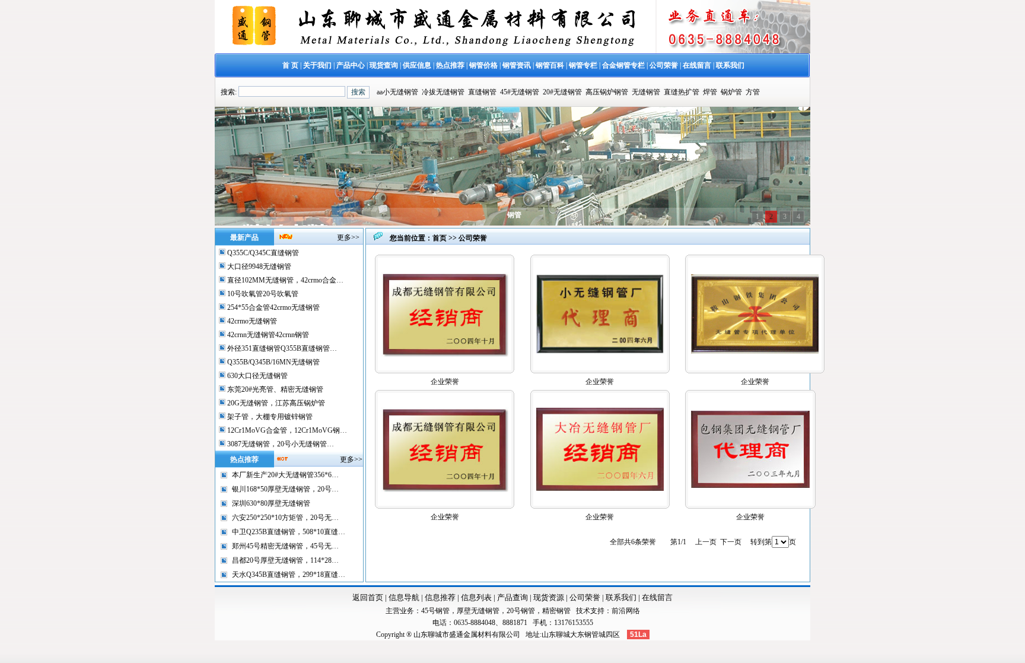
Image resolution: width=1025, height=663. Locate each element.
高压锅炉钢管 (606, 92)
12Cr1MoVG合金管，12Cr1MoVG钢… (286, 430)
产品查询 (512, 597)
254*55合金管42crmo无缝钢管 (272, 307)
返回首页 (367, 597)
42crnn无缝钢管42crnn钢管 (267, 335)
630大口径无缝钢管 (256, 376)
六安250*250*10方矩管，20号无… (285, 517)
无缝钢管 (646, 92)
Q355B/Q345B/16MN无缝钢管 (272, 362)
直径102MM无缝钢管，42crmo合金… (284, 280)
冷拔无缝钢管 (443, 92)
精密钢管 (556, 611)
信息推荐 (440, 597)
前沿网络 (626, 611)
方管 (753, 92)
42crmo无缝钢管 (251, 321)
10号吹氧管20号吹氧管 (261, 294)
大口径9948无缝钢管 (258, 266)
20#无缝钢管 (562, 92)
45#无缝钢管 (519, 92)
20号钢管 (521, 611)
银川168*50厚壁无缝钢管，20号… (285, 489)
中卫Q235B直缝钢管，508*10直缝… (288, 532)
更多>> (348, 237)
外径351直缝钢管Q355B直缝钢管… (281, 348)
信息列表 (476, 597)
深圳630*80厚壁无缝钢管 (271, 503)
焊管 (710, 92)
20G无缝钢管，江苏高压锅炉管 (275, 403)
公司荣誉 (584, 597)
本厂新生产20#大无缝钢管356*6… (285, 475)
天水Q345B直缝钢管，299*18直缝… (288, 574)
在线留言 (657, 597)
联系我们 (621, 597)
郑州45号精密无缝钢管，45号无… (285, 546)
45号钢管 (435, 611)
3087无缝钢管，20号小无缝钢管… (279, 444)
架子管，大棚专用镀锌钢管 (269, 417)
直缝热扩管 (681, 92)
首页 (439, 238)
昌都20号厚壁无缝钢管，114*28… (285, 560)
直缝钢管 (482, 92)
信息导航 (404, 597)
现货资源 (548, 597)
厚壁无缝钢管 (478, 611)
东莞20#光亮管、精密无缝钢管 (274, 389)
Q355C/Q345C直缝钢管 (262, 253)
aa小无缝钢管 (397, 92)
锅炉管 (731, 92)
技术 (583, 611)
